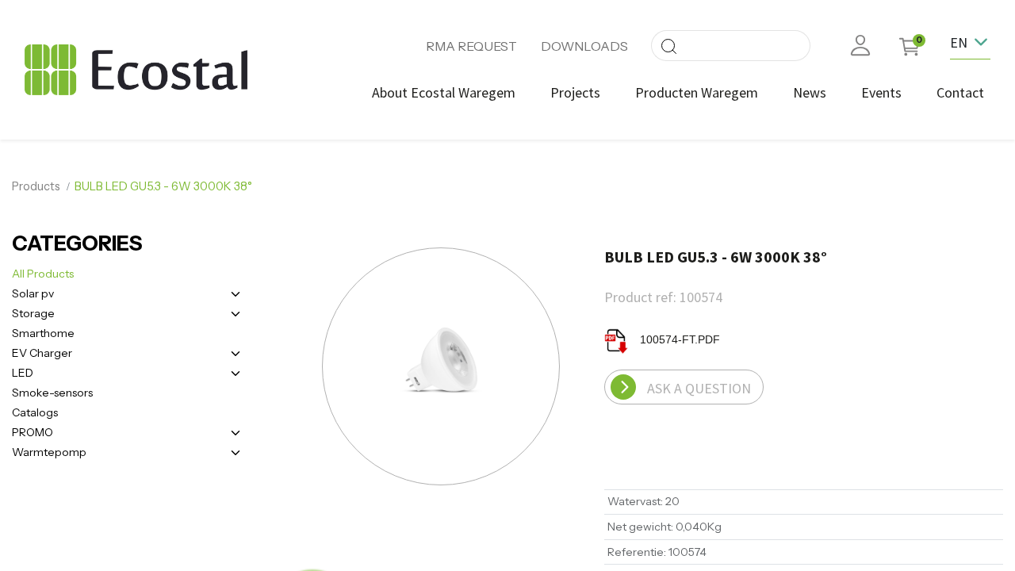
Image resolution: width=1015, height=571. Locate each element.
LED (22, 373)
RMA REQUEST (471, 46)
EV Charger (42, 353)
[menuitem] (444, 92)
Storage (33, 313)
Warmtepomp (49, 452)
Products (36, 186)
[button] (322, 368)
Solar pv (33, 293)
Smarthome (43, 333)
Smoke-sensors (52, 392)
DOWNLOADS (584, 46)
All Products (43, 273)
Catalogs (35, 412)
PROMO (32, 432)
